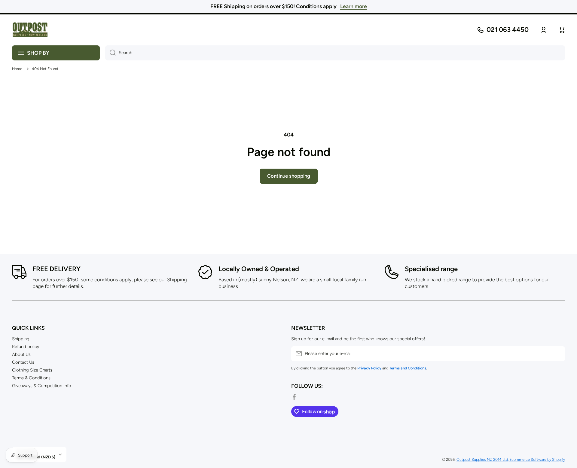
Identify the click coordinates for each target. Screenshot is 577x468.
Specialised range (431, 269)
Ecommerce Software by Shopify (537, 459)
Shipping (20, 338)
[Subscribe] (557, 353)
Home (17, 68)
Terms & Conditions (31, 378)
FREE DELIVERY (56, 269)
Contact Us (23, 362)
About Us (21, 354)
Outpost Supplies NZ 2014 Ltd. (482, 459)
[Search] (110, 52)
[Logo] (30, 30)
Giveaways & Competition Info (41, 385)
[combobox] (335, 52)
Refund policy (25, 346)
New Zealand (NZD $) (36, 456)
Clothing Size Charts (32, 370)
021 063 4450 (508, 30)
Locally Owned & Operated (258, 269)
